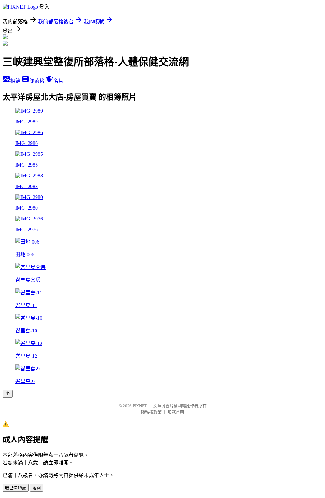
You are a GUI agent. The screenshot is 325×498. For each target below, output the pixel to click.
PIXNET (140, 405)
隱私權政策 (151, 412)
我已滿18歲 (15, 488)
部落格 (37, 81)
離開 (36, 488)
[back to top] (8, 394)
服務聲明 (176, 412)
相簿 (16, 81)
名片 (58, 81)
